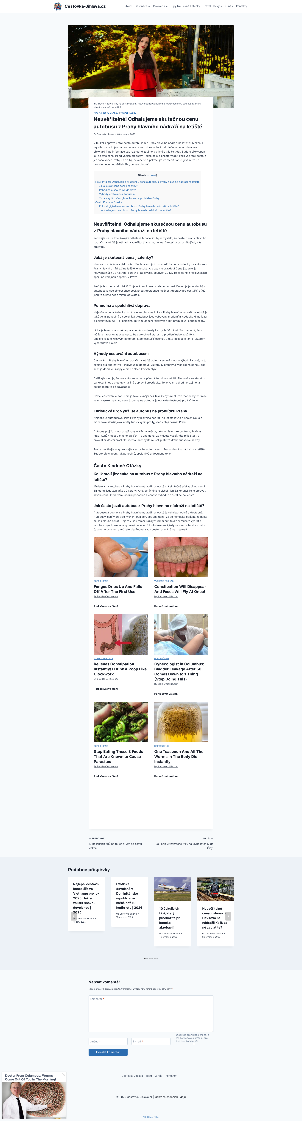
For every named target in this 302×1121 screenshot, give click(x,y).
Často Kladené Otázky (108, 202)
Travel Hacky (128, 113)
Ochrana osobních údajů (170, 1097)
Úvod (128, 6)
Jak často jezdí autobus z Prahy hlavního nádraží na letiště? (135, 210)
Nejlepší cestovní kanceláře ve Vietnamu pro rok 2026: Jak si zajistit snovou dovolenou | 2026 (86, 898)
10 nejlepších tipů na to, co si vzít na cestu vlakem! (115, 843)
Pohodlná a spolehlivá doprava (117, 190)
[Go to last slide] (74, 916)
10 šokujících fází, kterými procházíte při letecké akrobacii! (169, 918)
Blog (149, 1075)
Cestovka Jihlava (105, 134)
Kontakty (241, 6)
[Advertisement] (151, 807)
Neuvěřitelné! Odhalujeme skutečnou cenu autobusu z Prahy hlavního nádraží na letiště (147, 181)
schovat (151, 175)
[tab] (144, 958)
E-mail (138, 1041)
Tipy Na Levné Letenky (185, 6)
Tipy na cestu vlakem (106, 113)
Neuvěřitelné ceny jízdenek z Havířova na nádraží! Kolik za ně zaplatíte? (214, 918)
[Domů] (95, 103)
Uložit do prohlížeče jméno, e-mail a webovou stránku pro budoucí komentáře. (193, 1038)
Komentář (97, 998)
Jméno (95, 1041)
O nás (229, 6)
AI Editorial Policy (151, 1117)
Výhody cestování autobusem (117, 194)
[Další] (228, 916)
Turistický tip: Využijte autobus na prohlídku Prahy (129, 198)
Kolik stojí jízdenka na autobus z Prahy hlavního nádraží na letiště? (139, 206)
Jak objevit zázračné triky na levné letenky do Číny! (184, 843)
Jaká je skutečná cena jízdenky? (118, 185)
